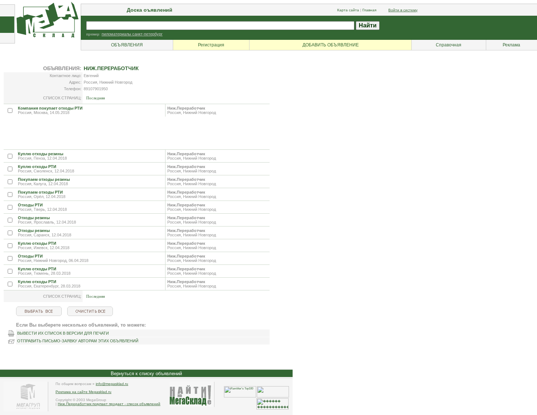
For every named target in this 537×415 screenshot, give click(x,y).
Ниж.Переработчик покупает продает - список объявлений (109, 404)
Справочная (448, 44)
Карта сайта (348, 10)
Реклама (511, 44)
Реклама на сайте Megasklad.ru (83, 392)
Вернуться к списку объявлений (146, 373)
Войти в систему (403, 10)
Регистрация (211, 44)
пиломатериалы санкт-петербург (132, 34)
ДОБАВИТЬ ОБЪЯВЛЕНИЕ (330, 44)
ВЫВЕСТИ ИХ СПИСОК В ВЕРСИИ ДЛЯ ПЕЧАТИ (63, 333)
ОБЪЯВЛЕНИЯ (127, 44)
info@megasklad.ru (112, 384)
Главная (369, 10)
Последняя (95, 98)
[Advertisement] (137, 133)
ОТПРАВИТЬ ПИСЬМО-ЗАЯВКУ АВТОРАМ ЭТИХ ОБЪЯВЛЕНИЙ (77, 341)
